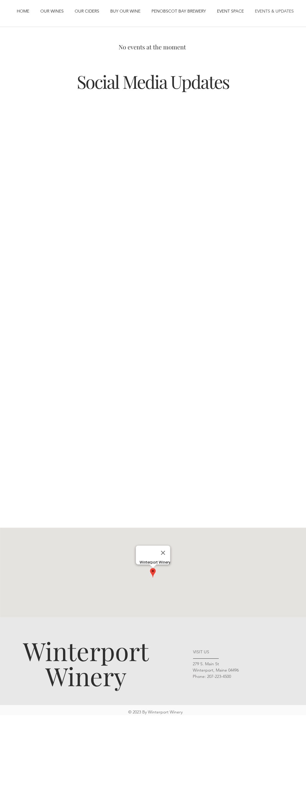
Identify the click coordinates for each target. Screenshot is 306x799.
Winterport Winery (86, 663)
